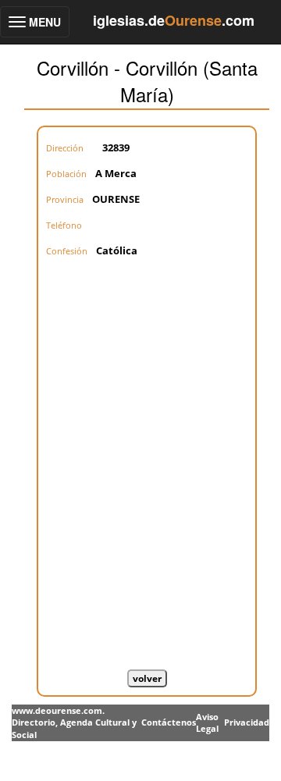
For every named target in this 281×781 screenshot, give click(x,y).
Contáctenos (168, 722)
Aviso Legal (207, 723)
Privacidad (246, 722)
